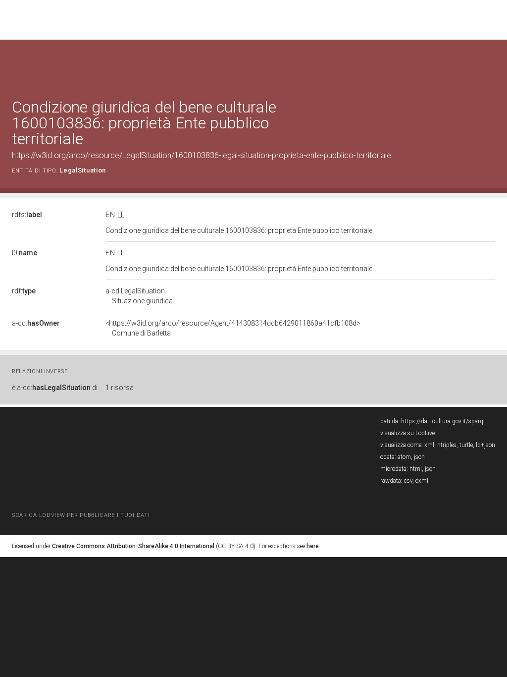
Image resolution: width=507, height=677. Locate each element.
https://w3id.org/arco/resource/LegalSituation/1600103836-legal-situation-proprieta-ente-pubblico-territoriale (201, 155)
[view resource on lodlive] (490, 64)
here (312, 546)
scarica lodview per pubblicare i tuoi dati (81, 515)
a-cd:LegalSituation (139, 296)
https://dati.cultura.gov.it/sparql (443, 421)
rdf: (24, 291)
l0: (24, 253)
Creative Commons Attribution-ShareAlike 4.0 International (133, 546)
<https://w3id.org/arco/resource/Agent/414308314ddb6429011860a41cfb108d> (232, 328)
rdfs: (27, 215)
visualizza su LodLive (407, 433)
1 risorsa (119, 388)
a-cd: (36, 323)
